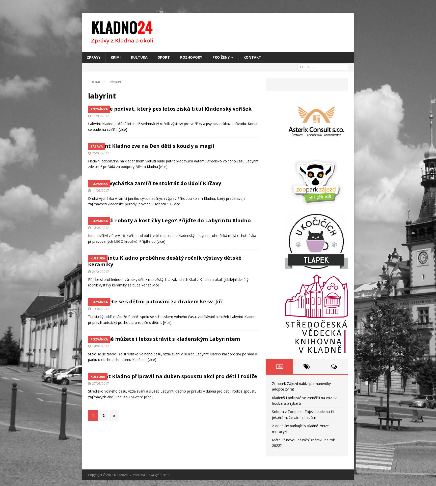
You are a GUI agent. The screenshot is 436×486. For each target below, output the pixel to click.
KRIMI (116, 57)
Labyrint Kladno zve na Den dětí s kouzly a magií (151, 145)
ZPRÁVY (93, 57)
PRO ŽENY (221, 57)
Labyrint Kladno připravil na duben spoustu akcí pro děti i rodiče (172, 376)
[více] (123, 129)
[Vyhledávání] (322, 66)
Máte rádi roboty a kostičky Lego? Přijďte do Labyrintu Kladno (169, 220)
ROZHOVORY (191, 57)
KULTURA (139, 57)
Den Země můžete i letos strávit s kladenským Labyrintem (164, 338)
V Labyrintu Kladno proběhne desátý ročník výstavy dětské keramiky (164, 261)
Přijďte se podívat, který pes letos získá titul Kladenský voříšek (170, 108)
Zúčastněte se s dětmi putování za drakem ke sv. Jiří (155, 301)
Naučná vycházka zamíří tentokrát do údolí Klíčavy (154, 183)
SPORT (164, 57)
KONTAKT (252, 57)
